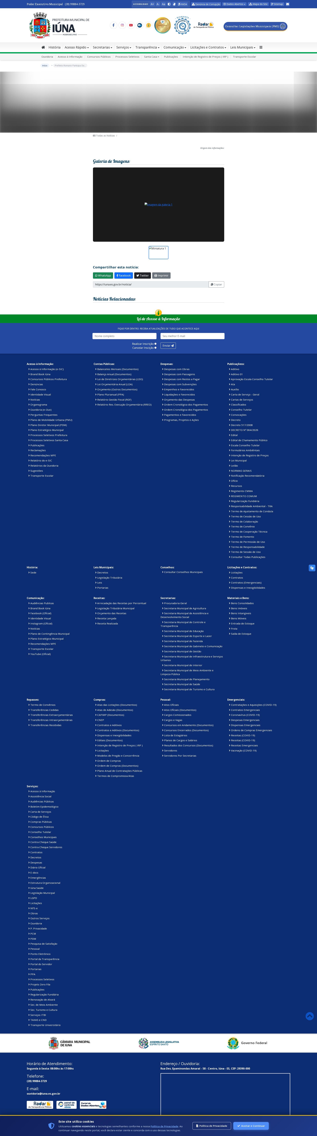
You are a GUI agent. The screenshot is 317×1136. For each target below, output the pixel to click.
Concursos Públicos (99, 56)
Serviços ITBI (38, 1015)
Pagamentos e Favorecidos (179, 414)
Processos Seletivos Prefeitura (48, 435)
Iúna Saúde (37, 888)
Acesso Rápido (75, 47)
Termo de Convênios (42, 704)
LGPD (33, 898)
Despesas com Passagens (179, 374)
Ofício (234, 480)
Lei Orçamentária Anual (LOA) (115, 384)
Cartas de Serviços (241, 399)
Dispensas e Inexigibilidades (247, 587)
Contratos (236, 577)
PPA (32, 974)
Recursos (236, 485)
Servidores (170, 750)
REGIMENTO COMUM (243, 496)
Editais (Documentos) (110, 740)
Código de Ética (39, 816)
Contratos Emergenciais (245, 710)
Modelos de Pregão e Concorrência (118, 755)
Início (45, 65)
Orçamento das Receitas (111, 613)
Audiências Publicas (42, 603)
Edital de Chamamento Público (248, 440)
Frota (233, 628)
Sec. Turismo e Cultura (43, 1009)
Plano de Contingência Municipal (50, 633)
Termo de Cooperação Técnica (248, 531)
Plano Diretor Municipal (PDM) (48, 425)
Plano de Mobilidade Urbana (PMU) (51, 420)
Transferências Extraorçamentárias (51, 714)
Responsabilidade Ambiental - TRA (251, 506)
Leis (99, 582)
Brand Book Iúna (40, 374)
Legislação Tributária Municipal (115, 608)
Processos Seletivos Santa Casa (49, 440)
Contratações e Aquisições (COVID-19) (253, 704)
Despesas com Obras (176, 369)
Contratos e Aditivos (109, 725)
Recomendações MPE (43, 455)
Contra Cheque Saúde (43, 842)
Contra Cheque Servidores (46, 847)
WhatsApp (104, 275)
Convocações (238, 414)
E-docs (34, 872)
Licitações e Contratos (207, 47)
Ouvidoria (47, 56)
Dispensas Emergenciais (245, 725)
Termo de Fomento (242, 536)
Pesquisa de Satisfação (43, 943)
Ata (232, 384)
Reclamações (38, 450)
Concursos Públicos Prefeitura (48, 379)
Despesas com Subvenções (180, 384)
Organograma (38, 404)
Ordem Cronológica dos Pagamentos (185, 404)
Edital (234, 435)
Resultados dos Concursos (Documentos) (188, 745)
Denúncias (36, 384)
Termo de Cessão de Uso (245, 516)
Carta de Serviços (40, 811)
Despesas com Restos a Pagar (181, 379)
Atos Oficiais (171, 704)
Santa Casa (150, 56)
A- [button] (158, 4)
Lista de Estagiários (175, 735)
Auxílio (234, 389)
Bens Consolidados (242, 603)
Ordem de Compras (109, 760)
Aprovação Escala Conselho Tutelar (251, 379)
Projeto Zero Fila (40, 984)
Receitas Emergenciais (244, 745)
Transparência (146, 47)
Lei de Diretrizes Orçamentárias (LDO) (120, 379)
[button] (169, 4)
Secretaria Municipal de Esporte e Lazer (187, 636)
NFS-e (34, 908)
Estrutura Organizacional (45, 882)
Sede (33, 572)
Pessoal (35, 948)
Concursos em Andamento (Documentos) (188, 725)
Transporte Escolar (244, 56)
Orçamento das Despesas (179, 399)
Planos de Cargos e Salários (180, 740)
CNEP (100, 720)
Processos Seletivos (127, 56)
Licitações (236, 572)
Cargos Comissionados (177, 714)
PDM (33, 938)
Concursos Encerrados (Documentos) (186, 730)
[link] (174, 4)
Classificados (238, 404)
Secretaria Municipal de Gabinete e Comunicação (192, 646)
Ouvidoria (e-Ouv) (41, 409)
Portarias (102, 587)
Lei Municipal (238, 460)
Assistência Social (40, 796)
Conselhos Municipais (43, 837)
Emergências (38, 877)
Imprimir (162, 275)
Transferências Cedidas (44, 710)
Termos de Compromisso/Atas (115, 776)
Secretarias (101, 47)
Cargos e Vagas (172, 720)
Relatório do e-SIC (41, 460)
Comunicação (174, 47)
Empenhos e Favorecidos (178, 389)
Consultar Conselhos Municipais (183, 572)
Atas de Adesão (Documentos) (115, 710)
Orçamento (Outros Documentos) (117, 389)
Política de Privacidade (164, 1126)
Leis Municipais (241, 47)
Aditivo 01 (236, 374)
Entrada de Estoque (242, 623)
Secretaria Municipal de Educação (183, 631)
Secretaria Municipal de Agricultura (184, 608)
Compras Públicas (41, 821)
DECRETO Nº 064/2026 (244, 430)
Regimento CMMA (241, 491)
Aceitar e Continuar (253, 1125)
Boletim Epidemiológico (44, 806)
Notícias (35, 399)
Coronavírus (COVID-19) (245, 714)
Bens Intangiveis (240, 613)
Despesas (36, 862)
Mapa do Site (259, 4)
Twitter (144, 275)
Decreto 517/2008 (241, 425)
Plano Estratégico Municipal (47, 430)
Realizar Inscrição (143, 344)
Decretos (102, 572)
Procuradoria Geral (175, 603)
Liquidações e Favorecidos (179, 394)
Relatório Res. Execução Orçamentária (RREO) (124, 404)
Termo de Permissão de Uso (247, 541)
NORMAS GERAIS (241, 470)
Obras (34, 913)
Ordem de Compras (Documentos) (117, 765)
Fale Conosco (38, 389)
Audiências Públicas (42, 801)
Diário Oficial (37, 867)
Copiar (217, 284)
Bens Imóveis (238, 608)
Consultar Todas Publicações (247, 557)
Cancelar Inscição (143, 348)
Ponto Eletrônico (40, 954)
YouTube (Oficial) (40, 654)
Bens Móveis (238, 618)
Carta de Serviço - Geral (244, 394)
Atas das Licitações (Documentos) (117, 704)
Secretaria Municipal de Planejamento (186, 679)
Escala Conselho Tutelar (245, 445)
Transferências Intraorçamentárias (51, 720)
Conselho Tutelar (241, 409)
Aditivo (234, 369)
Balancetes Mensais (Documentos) (118, 369)
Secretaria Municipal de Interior (182, 665)
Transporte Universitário (45, 1025)
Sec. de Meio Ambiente (44, 1004)
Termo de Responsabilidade (247, 547)
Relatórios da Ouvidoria (44, 465)
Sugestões (36, 470)
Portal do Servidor (41, 964)
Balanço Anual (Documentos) (114, 374)
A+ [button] (152, 4)
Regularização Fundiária (244, 501)
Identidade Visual (40, 394)
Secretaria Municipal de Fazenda (183, 641)
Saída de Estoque (240, 633)
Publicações (171, 56)
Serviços (122, 47)
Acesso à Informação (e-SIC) (47, 369)
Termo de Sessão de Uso (245, 551)
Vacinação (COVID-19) (243, 750)
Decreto (235, 420)
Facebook (124, 275)
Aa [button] (163, 4)
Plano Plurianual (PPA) (110, 394)
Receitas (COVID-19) (242, 735)
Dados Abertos (234, 4)
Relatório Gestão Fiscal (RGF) (114, 399)
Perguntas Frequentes (43, 414)
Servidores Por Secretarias (179, 755)
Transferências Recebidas (45, 725)
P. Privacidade (38, 928)
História (55, 47)
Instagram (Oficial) (41, 623)
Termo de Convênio (242, 526)
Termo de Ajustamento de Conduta (251, 511)
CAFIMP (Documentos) (110, 714)
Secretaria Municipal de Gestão (182, 651)
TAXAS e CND (38, 1020)
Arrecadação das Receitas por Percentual (121, 603)
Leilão (234, 465)
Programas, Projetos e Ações (181, 420)
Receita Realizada (107, 623)
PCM (33, 933)
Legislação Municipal (42, 892)
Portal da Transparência (44, 959)
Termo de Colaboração (244, 521)
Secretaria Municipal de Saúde (181, 684)
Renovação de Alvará (42, 999)
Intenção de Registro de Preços (249, 455)
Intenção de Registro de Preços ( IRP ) (205, 56)
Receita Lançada (106, 618)
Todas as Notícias (105, 135)
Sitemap (278, 4)
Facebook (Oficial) (40, 613)
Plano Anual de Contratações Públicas (119, 770)
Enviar (167, 345)
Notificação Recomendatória (247, 475)
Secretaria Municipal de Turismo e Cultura (188, 689)
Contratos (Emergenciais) (246, 582)
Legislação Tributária (109, 577)
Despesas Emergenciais (245, 720)
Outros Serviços (40, 918)
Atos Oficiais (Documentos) (179, 710)
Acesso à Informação (70, 56)
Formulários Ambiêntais (245, 450)
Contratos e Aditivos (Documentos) (118, 730)
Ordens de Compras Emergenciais (251, 730)
